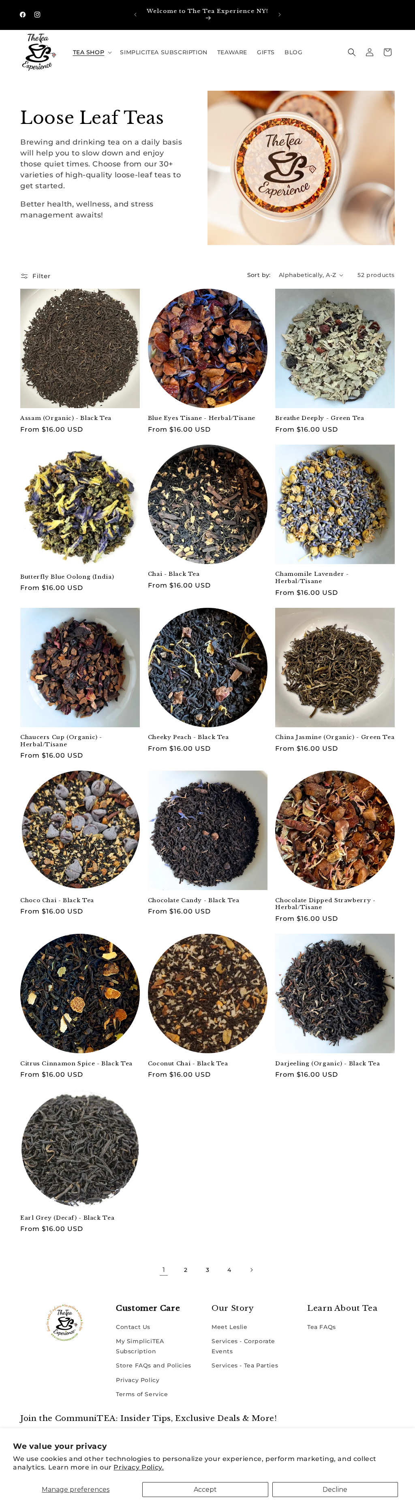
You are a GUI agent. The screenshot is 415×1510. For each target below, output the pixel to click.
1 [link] (164, 1270)
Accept (205, 1489)
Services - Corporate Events (243, 1346)
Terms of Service (142, 1394)
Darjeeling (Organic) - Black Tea (327, 1063)
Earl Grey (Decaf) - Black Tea (67, 1217)
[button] (92, 52)
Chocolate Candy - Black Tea (194, 900)
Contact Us (133, 1327)
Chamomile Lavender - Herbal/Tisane (312, 578)
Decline (335, 1489)
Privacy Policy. (138, 1467)
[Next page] (251, 1270)
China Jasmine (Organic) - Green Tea (334, 737)
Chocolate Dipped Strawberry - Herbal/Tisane (325, 904)
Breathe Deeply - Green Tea (319, 418)
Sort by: (259, 275)
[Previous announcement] (135, 14)
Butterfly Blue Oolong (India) (67, 576)
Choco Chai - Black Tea (57, 900)
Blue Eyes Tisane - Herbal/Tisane (201, 418)
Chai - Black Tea (174, 574)
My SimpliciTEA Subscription (140, 1346)
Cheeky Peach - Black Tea (188, 737)
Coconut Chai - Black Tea (188, 1063)
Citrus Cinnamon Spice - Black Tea (76, 1063)
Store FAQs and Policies (153, 1365)
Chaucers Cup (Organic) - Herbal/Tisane (61, 741)
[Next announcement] (280, 14)
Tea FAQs (321, 1327)
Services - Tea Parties (245, 1365)
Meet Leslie (230, 1327)
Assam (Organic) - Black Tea (65, 418)
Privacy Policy (137, 1380)
